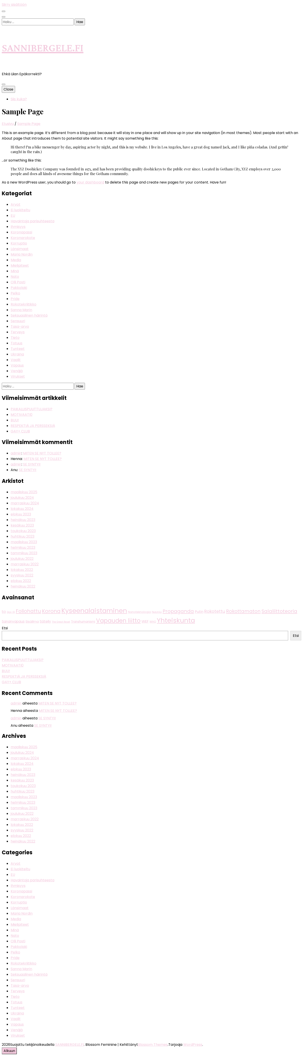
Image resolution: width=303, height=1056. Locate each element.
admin (16, 453)
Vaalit (16, 359)
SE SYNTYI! (32, 464)
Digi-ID (11, 612)
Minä (15, 271)
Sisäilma (32, 621)
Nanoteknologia (139, 612)
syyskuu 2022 (22, 575)
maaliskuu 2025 (24, 492)
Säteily (45, 621)
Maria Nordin (22, 254)
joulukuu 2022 (22, 558)
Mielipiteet (20, 265)
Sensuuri (18, 321)
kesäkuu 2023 (22, 525)
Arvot (15, 204)
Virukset (18, 376)
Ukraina (17, 354)
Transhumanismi (83, 622)
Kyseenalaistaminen (94, 610)
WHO (153, 622)
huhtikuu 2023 (22, 536)
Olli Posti (18, 282)
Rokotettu (214, 611)
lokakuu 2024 (22, 508)
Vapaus (17, 365)
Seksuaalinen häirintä (29, 315)
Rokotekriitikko (23, 304)
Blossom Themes (153, 1044)
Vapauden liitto (118, 621)
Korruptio (19, 243)
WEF (145, 621)
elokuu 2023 (21, 514)
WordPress (192, 1044)
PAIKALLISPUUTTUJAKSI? (31, 409)
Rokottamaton (243, 611)
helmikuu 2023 (23, 547)
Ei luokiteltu (20, 210)
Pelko (15, 293)
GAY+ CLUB (20, 431)
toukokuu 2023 (23, 530)
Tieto (15, 337)
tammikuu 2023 (24, 553)
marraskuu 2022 (25, 564)
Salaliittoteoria (279, 611)
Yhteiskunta (176, 620)
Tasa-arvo (20, 326)
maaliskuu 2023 (24, 542)
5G (4, 612)
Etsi (5, 628)
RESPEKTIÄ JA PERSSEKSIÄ (33, 425)
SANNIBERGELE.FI (42, 48)
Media (16, 260)
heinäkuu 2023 (23, 519)
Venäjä (17, 370)
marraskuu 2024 (25, 503)
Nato (15, 276)
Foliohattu (28, 611)
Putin (199, 611)
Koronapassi (21, 232)
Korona (51, 611)
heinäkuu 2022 (23, 586)
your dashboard (90, 182)
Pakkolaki (19, 287)
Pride (15, 298)
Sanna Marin (21, 309)
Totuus (16, 343)
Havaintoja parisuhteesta (32, 221)
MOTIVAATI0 (21, 414)
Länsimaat (20, 248)
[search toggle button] (3, 17)
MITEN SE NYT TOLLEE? (42, 453)
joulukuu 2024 (22, 497)
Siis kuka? (19, 99)
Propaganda (178, 611)
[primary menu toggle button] (3, 84)
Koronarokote (23, 237)
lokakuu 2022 (22, 569)
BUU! (15, 420)
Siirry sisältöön (14, 4)
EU (13, 215)
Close (8, 89)
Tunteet (18, 348)
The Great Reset (61, 622)
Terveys (18, 332)
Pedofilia (157, 612)
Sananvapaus (13, 621)
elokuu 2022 (21, 580)
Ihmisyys (18, 226)
